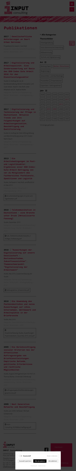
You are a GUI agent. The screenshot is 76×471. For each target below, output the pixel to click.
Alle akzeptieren (40, 461)
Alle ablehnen (52, 461)
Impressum (34, 466)
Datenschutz (41, 466)
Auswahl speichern (25, 461)
